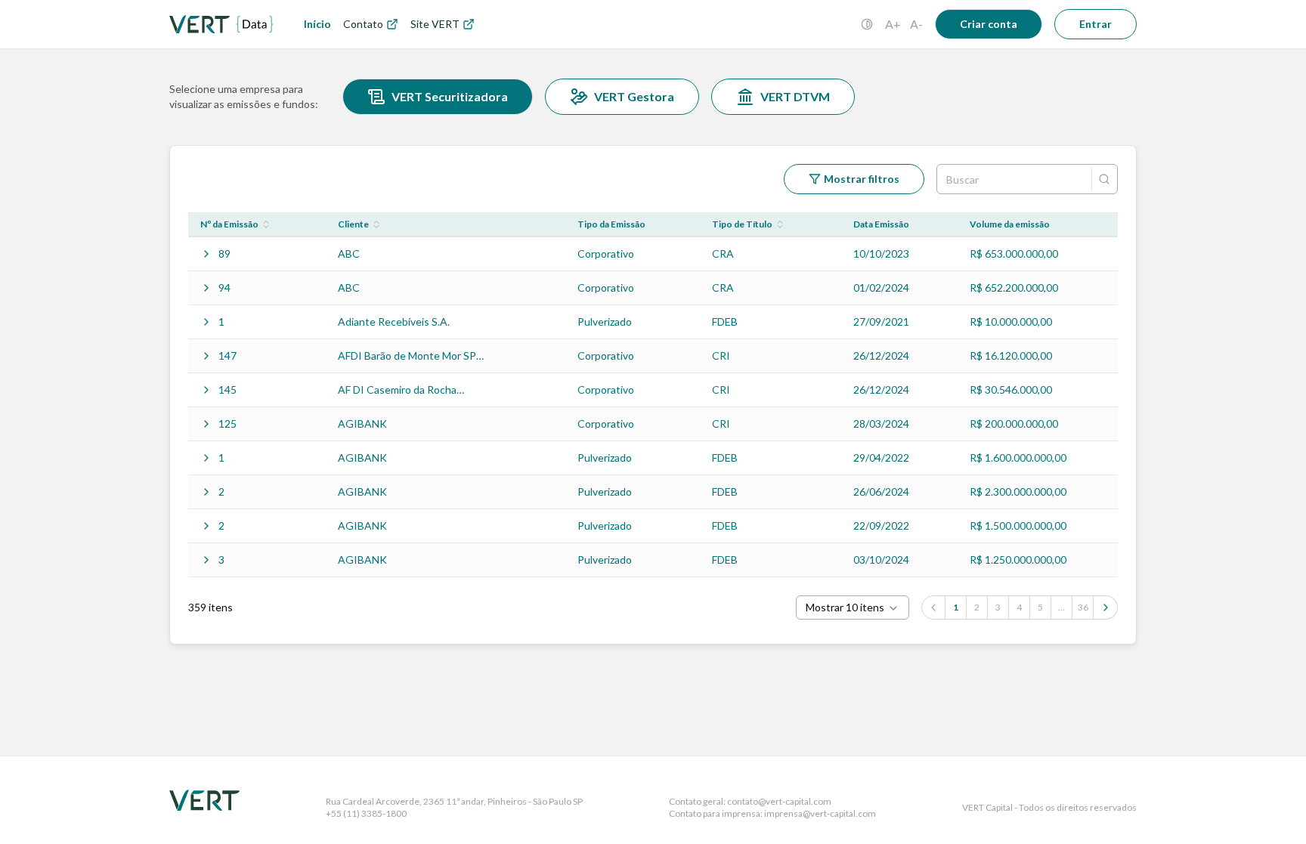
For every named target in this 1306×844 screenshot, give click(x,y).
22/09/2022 (881, 525)
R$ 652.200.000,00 (1014, 287)
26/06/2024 (881, 491)
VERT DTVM (795, 96)
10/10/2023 (881, 253)
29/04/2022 (881, 457)
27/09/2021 (881, 321)
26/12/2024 (881, 355)
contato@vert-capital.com (779, 801)
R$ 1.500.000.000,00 (1018, 525)
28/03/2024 (881, 423)
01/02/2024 (881, 287)
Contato (363, 23)
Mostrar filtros (861, 178)
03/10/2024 (881, 559)
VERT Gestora (634, 96)
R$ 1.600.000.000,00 (1018, 457)
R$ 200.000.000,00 (1014, 423)
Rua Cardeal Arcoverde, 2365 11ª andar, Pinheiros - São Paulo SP (454, 801)
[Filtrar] (1104, 179)
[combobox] (852, 607)
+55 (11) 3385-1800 (366, 813)
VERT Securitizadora (449, 96)
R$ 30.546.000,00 (1011, 389)
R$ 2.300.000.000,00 (1018, 491)
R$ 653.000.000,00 (1014, 253)
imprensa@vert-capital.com (820, 813)
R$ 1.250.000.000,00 (1018, 559)
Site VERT (435, 23)
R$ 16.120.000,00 (1011, 355)
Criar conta (988, 23)
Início (317, 23)
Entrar (1095, 23)
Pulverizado (604, 321)
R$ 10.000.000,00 (1011, 321)
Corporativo (605, 253)
